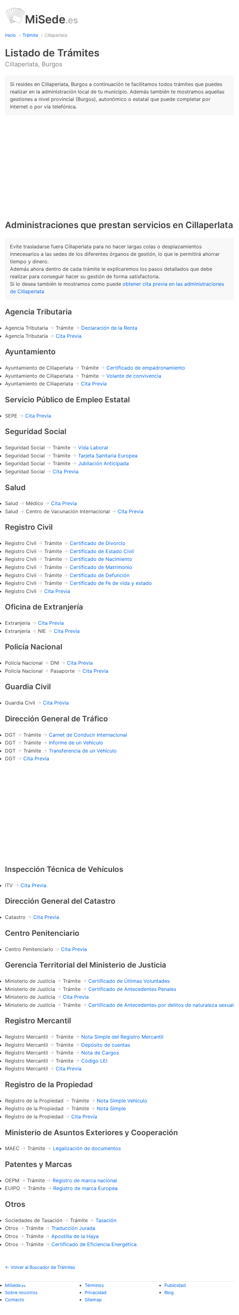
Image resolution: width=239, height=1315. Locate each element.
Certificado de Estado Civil (102, 551)
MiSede (51, 19)
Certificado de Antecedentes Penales (132, 989)
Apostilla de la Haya (75, 1236)
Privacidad (95, 1292)
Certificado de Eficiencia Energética (94, 1244)
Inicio (10, 35)
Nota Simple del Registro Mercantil (122, 1037)
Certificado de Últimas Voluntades (129, 981)
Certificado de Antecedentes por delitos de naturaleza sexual (161, 1005)
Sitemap (93, 1299)
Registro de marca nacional (85, 1180)
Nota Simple (111, 1108)
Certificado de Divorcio (97, 543)
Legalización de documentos (87, 1148)
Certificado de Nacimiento (101, 559)
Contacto (14, 1299)
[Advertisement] (119, 164)
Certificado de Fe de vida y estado (111, 583)
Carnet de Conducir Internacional (88, 735)
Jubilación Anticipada (103, 463)
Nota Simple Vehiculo (122, 1100)
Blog (169, 1292)
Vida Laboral (93, 447)
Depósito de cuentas (105, 1045)
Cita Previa (69, 336)
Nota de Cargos (100, 1053)
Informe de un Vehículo (76, 742)
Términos (94, 1285)
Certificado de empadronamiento (145, 368)
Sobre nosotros (21, 1292)
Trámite (30, 35)
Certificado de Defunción (99, 575)
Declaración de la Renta (109, 328)
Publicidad (175, 1285)
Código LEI (94, 1061)
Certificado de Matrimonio (101, 567)
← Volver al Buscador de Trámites (40, 1267)
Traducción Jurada (73, 1228)
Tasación (106, 1220)
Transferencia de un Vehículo (83, 751)
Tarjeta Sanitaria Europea (108, 455)
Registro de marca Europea (85, 1188)
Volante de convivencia (133, 376)
